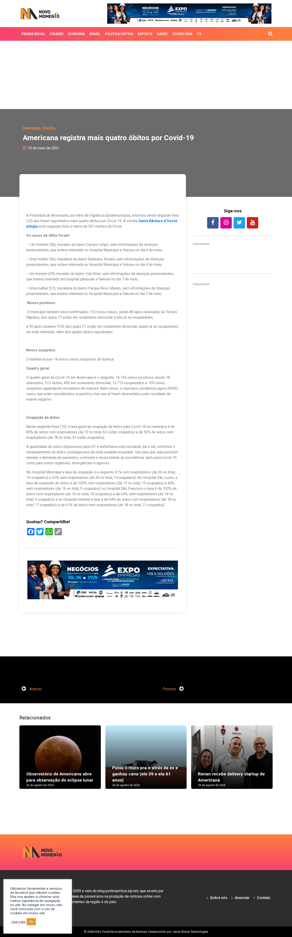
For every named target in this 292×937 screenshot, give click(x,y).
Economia (76, 34)
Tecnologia (182, 34)
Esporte (145, 34)
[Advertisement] (146, 75)
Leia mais (18, 922)
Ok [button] (31, 921)
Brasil (94, 34)
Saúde (162, 34)
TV (199, 34)
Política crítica (119, 34)
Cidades (56, 34)
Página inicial (33, 34)
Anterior (35, 689)
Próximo (170, 689)
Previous (12, 761)
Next (279, 761)
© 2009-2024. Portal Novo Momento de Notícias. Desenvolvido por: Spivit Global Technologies (146, 931)
